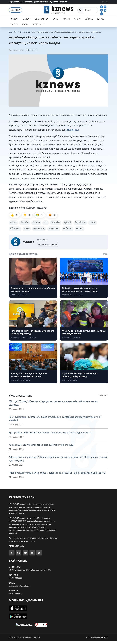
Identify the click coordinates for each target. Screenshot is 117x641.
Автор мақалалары (47, 244)
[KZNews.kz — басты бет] (58, 9)
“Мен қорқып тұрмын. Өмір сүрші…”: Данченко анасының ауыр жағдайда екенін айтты (57, 472)
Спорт (77, 19)
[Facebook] (102, 6)
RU (103, 2)
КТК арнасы (72, 129)
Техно (14, 24)
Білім (25, 24)
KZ (107, 2)
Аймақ (89, 19)
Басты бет (13, 32)
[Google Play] (58, 616)
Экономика (41, 19)
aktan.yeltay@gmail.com (19, 586)
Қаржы (100, 19)
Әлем (55, 19)
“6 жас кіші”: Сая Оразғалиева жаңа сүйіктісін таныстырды (41, 444)
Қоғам (66, 19)
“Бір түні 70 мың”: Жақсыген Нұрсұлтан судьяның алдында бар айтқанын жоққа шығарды (53, 403)
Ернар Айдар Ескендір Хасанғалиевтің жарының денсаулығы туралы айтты (50, 432)
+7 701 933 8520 (15, 578)
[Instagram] (105, 6)
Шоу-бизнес (25, 32)
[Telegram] (105, 10)
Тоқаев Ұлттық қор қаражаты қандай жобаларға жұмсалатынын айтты (38, 2)
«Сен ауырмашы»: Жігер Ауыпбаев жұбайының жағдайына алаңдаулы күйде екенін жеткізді (55, 418)
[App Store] (58, 608)
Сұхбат (14, 19)
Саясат (26, 19)
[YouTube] (102, 10)
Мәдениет (38, 24)
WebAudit (104, 637)
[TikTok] (101, 13)
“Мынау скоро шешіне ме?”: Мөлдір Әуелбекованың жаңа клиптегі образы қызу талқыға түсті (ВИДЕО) (58, 458)
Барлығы (103, 395)
